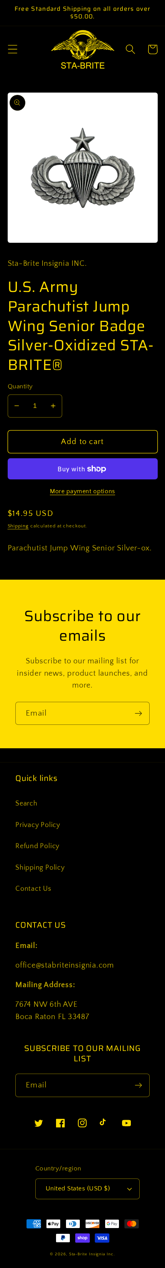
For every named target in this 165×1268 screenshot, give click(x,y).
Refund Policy (37, 846)
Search (26, 803)
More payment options (82, 491)
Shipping (18, 526)
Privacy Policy (37, 825)
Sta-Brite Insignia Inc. (92, 1254)
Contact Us (33, 889)
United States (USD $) (78, 1188)
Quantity (20, 386)
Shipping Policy (40, 868)
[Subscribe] (138, 713)
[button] (12, 49)
